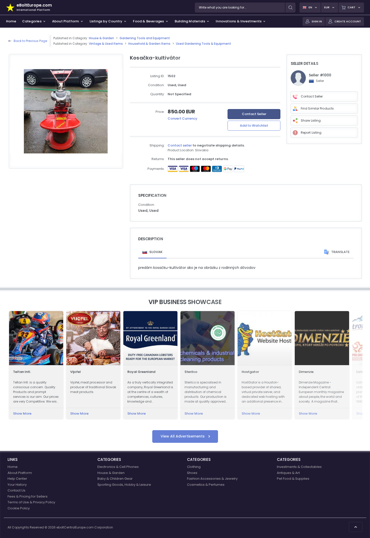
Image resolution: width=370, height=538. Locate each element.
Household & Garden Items (149, 43)
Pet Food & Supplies (293, 478)
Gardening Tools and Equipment (145, 38)
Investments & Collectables (299, 466)
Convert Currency (182, 118)
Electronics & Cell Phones (118, 466)
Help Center (17, 478)
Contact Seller (254, 114)
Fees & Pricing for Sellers (28, 496)
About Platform (20, 472)
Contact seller (180, 145)
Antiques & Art (288, 472)
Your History (17, 484)
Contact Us (16, 490)
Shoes (192, 472)
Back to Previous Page (30, 41)
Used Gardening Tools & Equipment (203, 43)
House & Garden (101, 38)
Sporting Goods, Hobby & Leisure (124, 484)
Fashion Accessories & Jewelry (212, 478)
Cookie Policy (19, 508)
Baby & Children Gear (115, 478)
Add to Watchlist (254, 125)
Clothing (194, 466)
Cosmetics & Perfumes (206, 484)
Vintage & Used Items (106, 43)
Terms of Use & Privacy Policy (31, 502)
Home (13, 466)
